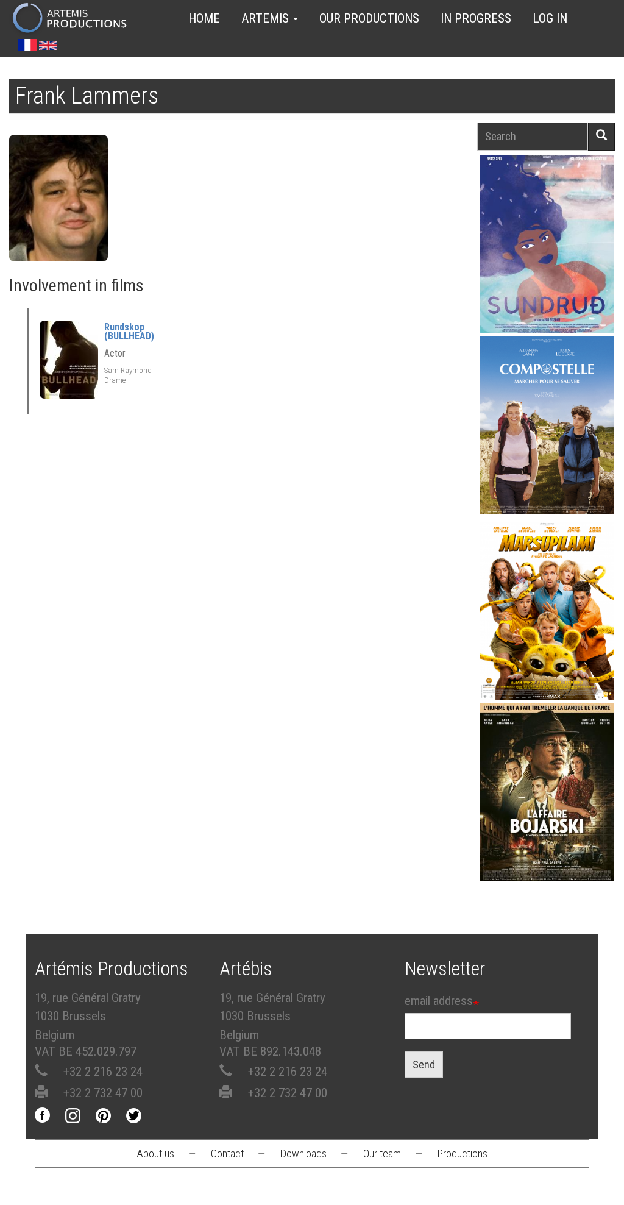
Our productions (369, 18)
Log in (550, 18)
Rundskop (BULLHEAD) (129, 331)
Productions (463, 1153)
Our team (382, 1153)
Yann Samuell (547, 428)
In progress (476, 18)
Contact (227, 1153)
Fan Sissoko (547, 230)
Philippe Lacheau (547, 614)
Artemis (266, 18)
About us (155, 1153)
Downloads (303, 1153)
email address (439, 1001)
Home (204, 18)
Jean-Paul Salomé (547, 796)
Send (424, 1064)
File (554, 198)
